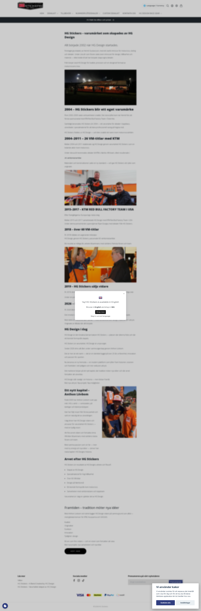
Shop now (100, 312)
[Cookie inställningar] (5, 606)
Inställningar (185, 603)
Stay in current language (100, 316)
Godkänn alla (166, 603)
